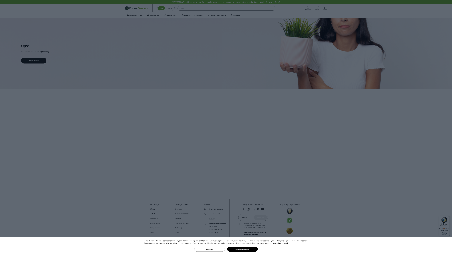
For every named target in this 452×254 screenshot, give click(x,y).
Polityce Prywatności (280, 243)
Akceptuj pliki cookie (242, 249)
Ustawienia (209, 249)
